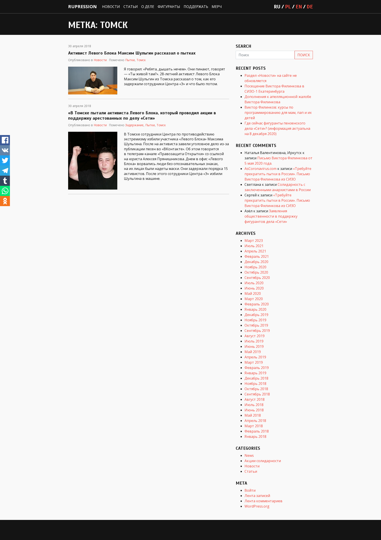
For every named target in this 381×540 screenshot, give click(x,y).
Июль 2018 (254, 404)
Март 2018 (254, 425)
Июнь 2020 (254, 288)
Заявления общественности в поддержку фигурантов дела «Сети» (271, 216)
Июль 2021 (254, 245)
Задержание (134, 125)
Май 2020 (253, 293)
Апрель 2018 (255, 420)
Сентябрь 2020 (257, 277)
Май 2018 (253, 415)
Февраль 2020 (257, 304)
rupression (82, 6)
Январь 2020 (255, 309)
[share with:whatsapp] (5, 191)
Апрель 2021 (255, 251)
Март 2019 (254, 362)
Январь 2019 (255, 373)
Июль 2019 (254, 341)
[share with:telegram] (5, 171)
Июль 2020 (254, 282)
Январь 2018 (255, 436)
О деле (147, 6)
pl (288, 6)
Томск (141, 60)
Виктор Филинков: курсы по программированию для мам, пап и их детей (278, 112)
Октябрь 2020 (256, 272)
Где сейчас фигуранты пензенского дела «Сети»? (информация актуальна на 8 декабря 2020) (277, 128)
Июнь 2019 (254, 346)
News (249, 455)
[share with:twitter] (5, 160)
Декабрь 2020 (256, 261)
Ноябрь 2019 (255, 320)
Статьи (130, 6)
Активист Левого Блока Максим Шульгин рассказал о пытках (132, 53)
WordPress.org (257, 506)
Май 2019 (253, 351)
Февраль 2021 (257, 256)
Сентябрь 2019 (257, 330)
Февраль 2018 (257, 431)
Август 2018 (255, 399)
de (310, 6)
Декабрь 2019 (256, 314)
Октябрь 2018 (256, 388)
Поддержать (196, 6)
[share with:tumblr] (5, 181)
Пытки (130, 60)
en (299, 6)
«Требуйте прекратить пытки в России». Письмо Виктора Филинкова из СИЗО (278, 174)
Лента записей (257, 495)
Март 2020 (254, 298)
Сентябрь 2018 (257, 394)
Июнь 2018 (254, 410)
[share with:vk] (5, 150)
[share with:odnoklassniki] (5, 201)
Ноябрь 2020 (255, 267)
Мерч (217, 6)
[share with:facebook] (5, 140)
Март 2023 (254, 240)
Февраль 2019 (257, 367)
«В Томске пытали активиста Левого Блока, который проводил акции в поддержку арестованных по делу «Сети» (142, 115)
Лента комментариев (263, 501)
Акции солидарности (263, 460)
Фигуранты (169, 6)
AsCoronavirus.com (260, 168)
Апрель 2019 (255, 357)
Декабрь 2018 (256, 378)
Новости (111, 6)
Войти (250, 490)
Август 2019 (255, 335)
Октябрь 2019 (256, 325)
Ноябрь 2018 (255, 383)
